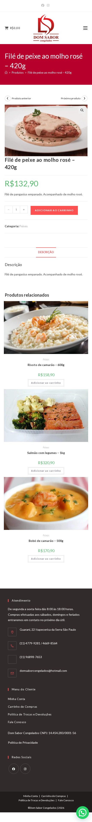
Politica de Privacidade (23, 742)
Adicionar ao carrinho (54, 210)
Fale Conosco (17, 722)
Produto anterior (21, 98)
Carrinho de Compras (22, 706)
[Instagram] (48, 5)
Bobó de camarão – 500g (46, 541)
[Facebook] (43, 5)
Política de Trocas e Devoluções (30, 714)
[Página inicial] (6, 72)
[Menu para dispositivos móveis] (85, 28)
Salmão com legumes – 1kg (46, 453)
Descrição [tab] (46, 252)
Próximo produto (70, 98)
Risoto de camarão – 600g (46, 365)
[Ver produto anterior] (8, 98)
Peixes (23, 226)
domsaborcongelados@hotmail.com (43, 670)
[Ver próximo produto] (85, 98)
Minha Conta (16, 699)
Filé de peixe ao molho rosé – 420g (49, 72)
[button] (82, 110)
